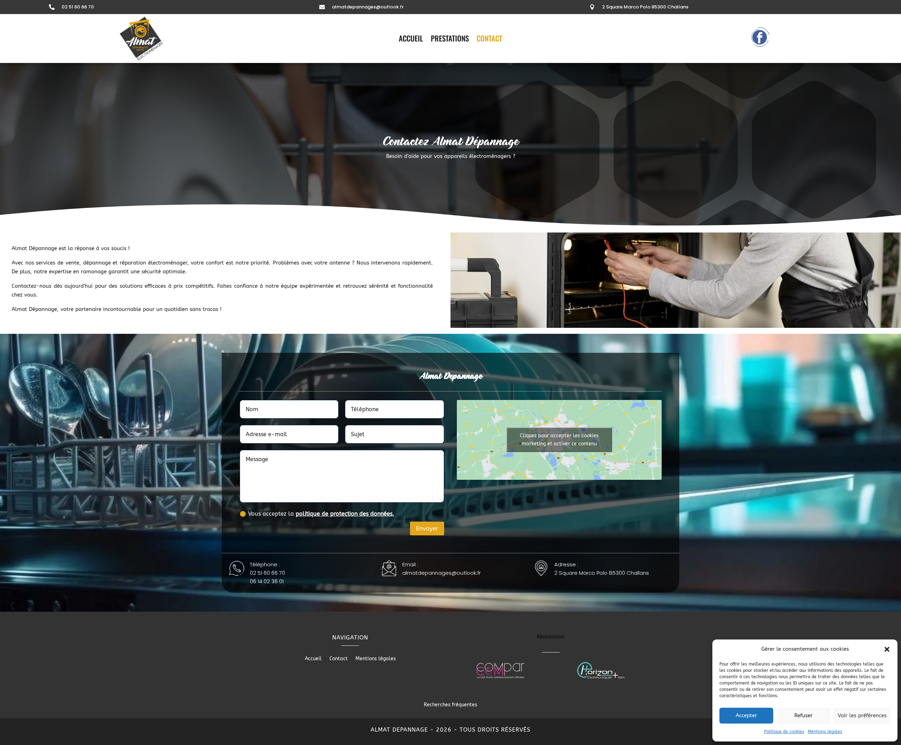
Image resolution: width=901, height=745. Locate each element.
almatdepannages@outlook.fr (368, 7)
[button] (886, 649)
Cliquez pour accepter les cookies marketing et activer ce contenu (559, 440)
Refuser (803, 715)
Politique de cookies (784, 731)
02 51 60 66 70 (78, 7)
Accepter (746, 715)
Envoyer (427, 528)
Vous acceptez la (321, 513)
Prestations (450, 40)
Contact (489, 40)
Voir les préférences (862, 715)
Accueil (411, 40)
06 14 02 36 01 (267, 581)
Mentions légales (825, 731)
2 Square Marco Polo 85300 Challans (645, 7)
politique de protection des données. (345, 513)
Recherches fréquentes (450, 705)
